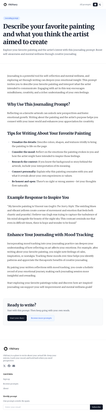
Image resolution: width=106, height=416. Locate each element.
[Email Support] (13, 366)
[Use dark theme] (100, 4)
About (6, 388)
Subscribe (96, 407)
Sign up (6, 379)
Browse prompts (10, 384)
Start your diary (17, 318)
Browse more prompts (41, 318)
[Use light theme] (95, 4)
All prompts (85, 4)
